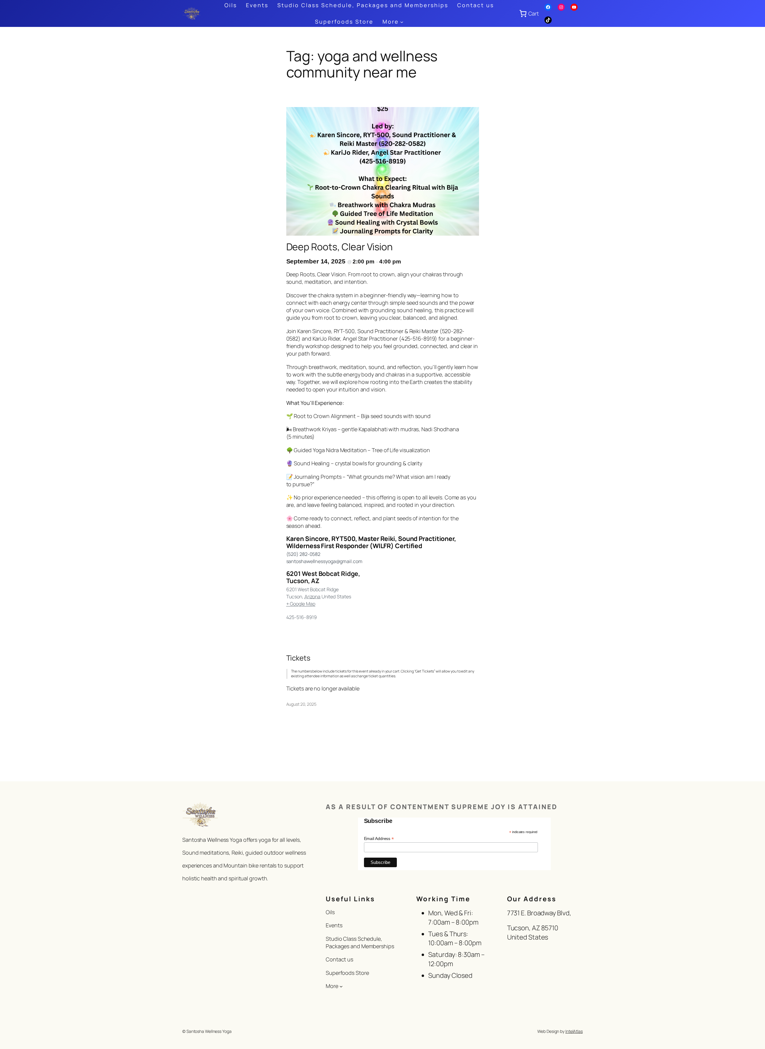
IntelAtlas (574, 1031)
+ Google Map (301, 603)
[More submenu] (401, 21)
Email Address (379, 838)
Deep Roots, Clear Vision (339, 246)
